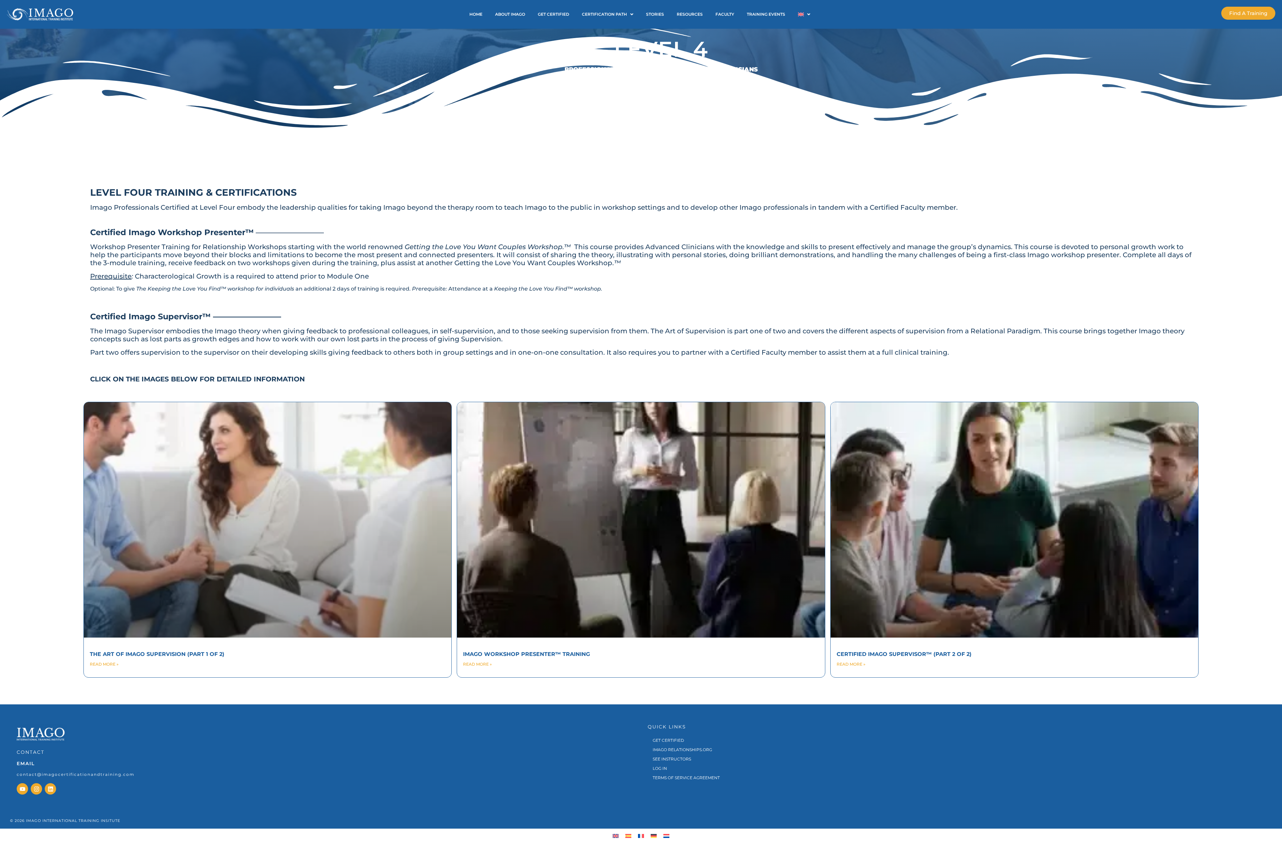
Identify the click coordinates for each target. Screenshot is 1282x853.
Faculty (724, 14)
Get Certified (553, 14)
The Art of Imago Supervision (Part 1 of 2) (157, 654)
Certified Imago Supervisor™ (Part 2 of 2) (904, 654)
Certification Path (604, 14)
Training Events (766, 14)
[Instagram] (36, 789)
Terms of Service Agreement (686, 777)
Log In (660, 768)
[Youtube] (22, 789)
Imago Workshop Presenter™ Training (526, 654)
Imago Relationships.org (682, 749)
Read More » (104, 664)
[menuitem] (615, 835)
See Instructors (672, 758)
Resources (690, 14)
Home (475, 14)
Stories (655, 14)
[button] (608, 14)
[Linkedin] (50, 789)
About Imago (510, 14)
